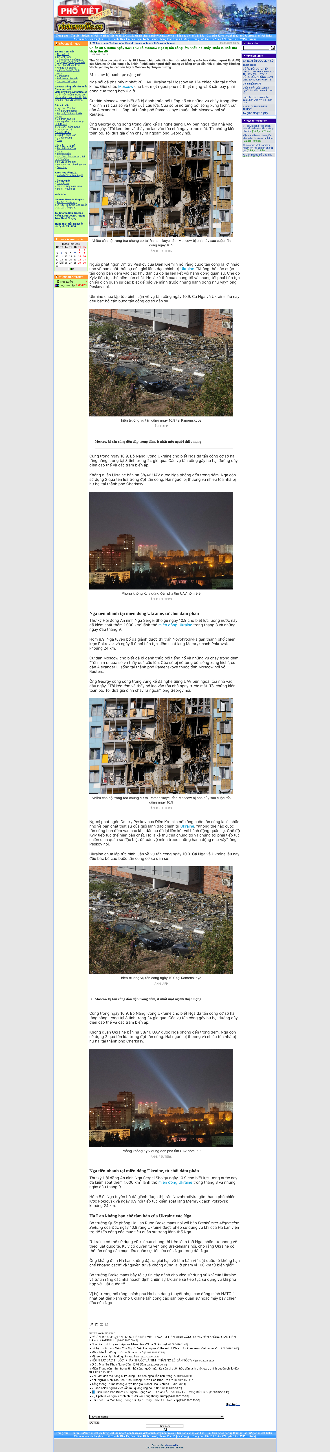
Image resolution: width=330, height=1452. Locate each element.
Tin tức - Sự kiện (80, 35)
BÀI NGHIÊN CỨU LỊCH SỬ (258, 60)
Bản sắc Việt (184, 35)
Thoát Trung (249, 64)
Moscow (125, 87)
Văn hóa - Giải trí (204, 35)
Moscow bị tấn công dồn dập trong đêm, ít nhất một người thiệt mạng (148, 442)
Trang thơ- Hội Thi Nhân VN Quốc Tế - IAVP (218, 39)
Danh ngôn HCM (252, 83)
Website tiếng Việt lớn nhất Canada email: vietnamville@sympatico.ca (133, 35)
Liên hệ (252, 39)
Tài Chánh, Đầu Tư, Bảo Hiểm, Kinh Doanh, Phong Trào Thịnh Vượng (147, 39)
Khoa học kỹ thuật (228, 35)
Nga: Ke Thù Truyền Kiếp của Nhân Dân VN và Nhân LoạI (257, 100)
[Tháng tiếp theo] (73, 269)
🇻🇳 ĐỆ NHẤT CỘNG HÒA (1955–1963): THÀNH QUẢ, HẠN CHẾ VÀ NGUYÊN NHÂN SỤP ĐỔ (258, 152)
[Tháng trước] (68, 269)
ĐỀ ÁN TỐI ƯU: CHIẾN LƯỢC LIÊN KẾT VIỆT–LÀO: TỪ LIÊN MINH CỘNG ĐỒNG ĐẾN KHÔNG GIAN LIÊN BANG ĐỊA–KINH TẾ (258, 74)
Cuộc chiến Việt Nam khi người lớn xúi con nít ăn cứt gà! (258, 90)
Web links (266, 35)
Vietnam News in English (88, 39)
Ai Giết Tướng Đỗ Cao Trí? (257, 141)
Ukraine (187, 269)
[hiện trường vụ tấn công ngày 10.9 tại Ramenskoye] (161, 362)
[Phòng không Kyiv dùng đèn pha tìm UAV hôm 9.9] (161, 541)
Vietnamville (171, 1445)
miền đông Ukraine (175, 625)
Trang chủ (62, 35)
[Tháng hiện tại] (71, 269)
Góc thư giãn (249, 35)
